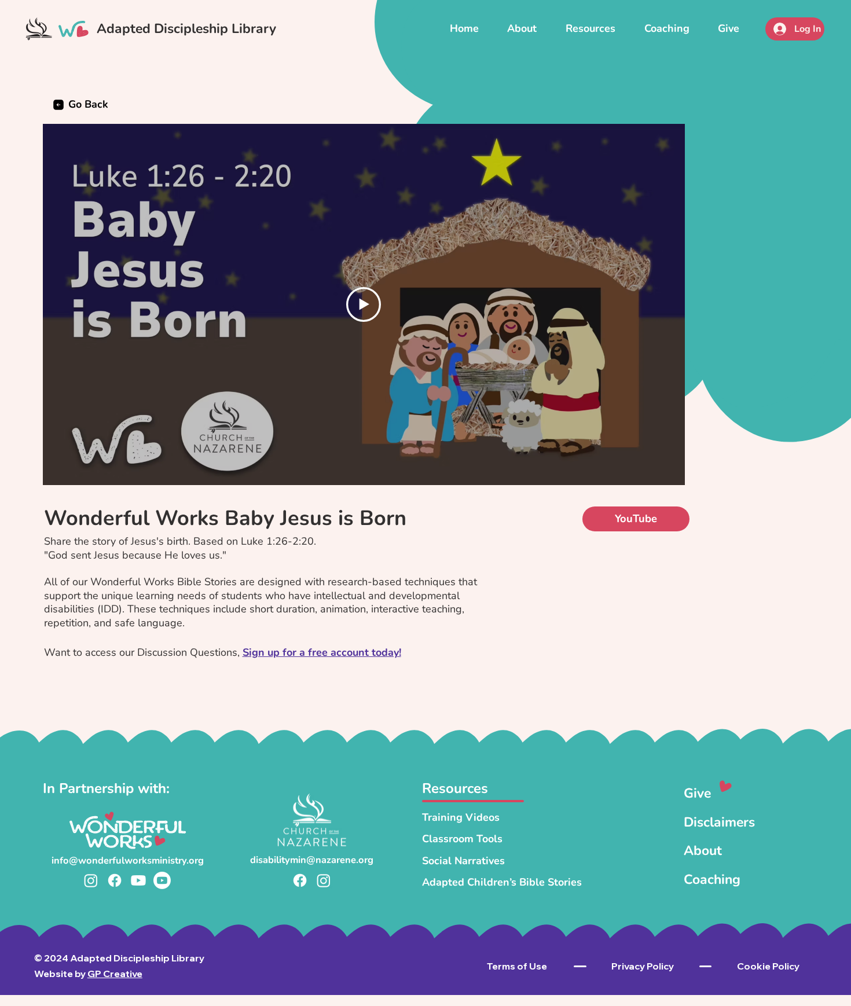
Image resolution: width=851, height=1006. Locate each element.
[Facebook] (114, 880)
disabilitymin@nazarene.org (311, 860)
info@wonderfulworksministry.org (128, 860)
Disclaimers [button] (719, 822)
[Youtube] (138, 880)
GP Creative (114, 973)
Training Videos (461, 817)
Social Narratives (463, 861)
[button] (590, 28)
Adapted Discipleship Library (186, 29)
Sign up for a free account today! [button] (322, 652)
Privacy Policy (642, 966)
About (703, 851)
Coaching (712, 879)
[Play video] (363, 304)
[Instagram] (91, 880)
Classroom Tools (462, 839)
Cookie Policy (768, 966)
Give (697, 793)
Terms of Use (517, 966)
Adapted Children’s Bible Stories (502, 882)
